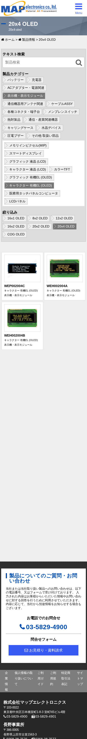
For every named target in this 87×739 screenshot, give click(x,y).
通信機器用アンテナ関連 (25, 104)
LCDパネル (17, 201)
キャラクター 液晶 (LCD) (27, 169)
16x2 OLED (15, 226)
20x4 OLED (66, 226)
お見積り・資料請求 (46, 650)
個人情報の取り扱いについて (24, 678)
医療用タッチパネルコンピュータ (33, 193)
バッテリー (15, 80)
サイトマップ (80, 678)
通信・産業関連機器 (43, 119)
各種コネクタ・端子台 (23, 112)
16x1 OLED (15, 218)
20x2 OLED (40, 226)
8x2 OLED (40, 218)
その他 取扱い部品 (45, 135)
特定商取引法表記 (65, 678)
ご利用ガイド (41, 678)
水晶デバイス (51, 128)
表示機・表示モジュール (25, 95)
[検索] (79, 63)
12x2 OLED (64, 218)
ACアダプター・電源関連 (25, 88)
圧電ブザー (15, 135)
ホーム (10, 39)
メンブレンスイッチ (62, 112)
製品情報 (28, 39)
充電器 (37, 80)
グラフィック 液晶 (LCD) (27, 161)
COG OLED (16, 234)
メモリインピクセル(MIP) (28, 145)
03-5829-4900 (46, 627)
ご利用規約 (53, 678)
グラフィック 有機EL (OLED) (30, 177)
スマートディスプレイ (25, 153)
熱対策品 (13, 119)
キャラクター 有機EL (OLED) (30, 185)
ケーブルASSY (62, 104)
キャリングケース (20, 128)
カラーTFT (62, 169)
